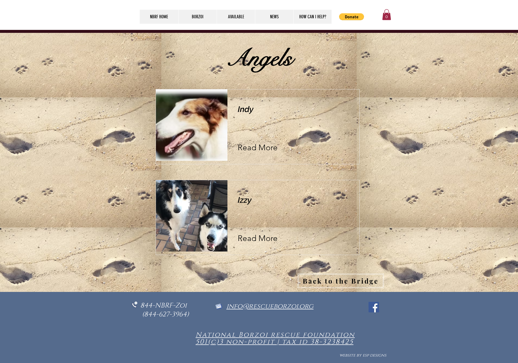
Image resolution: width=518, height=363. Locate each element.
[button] (386, 14)
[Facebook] (374, 307)
